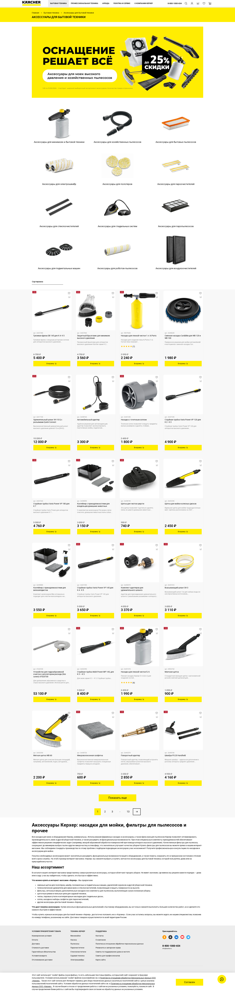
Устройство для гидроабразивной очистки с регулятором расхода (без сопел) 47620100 (49, 674)
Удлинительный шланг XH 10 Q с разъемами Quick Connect (47, 421)
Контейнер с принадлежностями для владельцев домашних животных (93, 505)
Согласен (189, 982)
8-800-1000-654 (171, 945)
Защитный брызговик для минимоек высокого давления (93, 337)
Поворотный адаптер (130, 755)
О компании (101, 940)
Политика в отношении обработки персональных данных (119, 944)
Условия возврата (39, 956)
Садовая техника (77, 956)
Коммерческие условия (42, 936)
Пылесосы (74, 944)
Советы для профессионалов (108, 956)
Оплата (35, 940)
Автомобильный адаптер (88, 420)
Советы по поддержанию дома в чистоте (113, 952)
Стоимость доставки (40, 948)
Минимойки (75, 936)
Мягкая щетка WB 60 (42, 755)
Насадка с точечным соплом (134, 420)
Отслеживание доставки (42, 960)
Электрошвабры (77, 960)
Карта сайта (101, 960)
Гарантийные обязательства (44, 952)
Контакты (100, 936)
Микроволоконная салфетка (90, 755)
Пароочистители (77, 948)
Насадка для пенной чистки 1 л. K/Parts (138, 336)
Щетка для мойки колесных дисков (180, 504)
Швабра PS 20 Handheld (175, 755)
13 (128, 811)
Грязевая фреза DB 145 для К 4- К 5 (48, 336)
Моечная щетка (172, 672)
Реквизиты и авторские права (108, 948)
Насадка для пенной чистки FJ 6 (135, 672)
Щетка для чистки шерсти (132, 504)
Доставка (36, 944)
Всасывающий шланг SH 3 (176, 588)
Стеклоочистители (78, 952)
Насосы (73, 940)
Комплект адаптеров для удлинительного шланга (132, 589)
